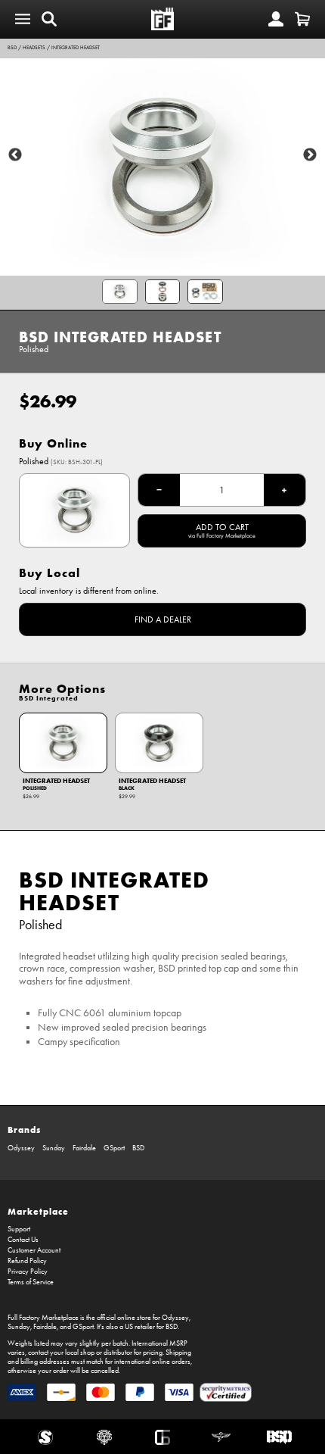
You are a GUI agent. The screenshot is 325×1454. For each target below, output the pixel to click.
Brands (24, 1129)
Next (310, 155)
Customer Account (34, 1250)
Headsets (34, 48)
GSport (114, 1148)
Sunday (53, 1148)
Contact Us (23, 1239)
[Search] (49, 19)
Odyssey (21, 1148)
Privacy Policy (28, 1271)
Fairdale (84, 1148)
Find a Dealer (163, 619)
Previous (15, 155)
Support (19, 1229)
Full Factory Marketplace (43, 1317)
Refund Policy (27, 1260)
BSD (12, 48)
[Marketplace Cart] (302, 19)
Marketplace (38, 1211)
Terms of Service (31, 1282)
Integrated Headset (75, 48)
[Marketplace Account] (276, 19)
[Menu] (23, 19)
